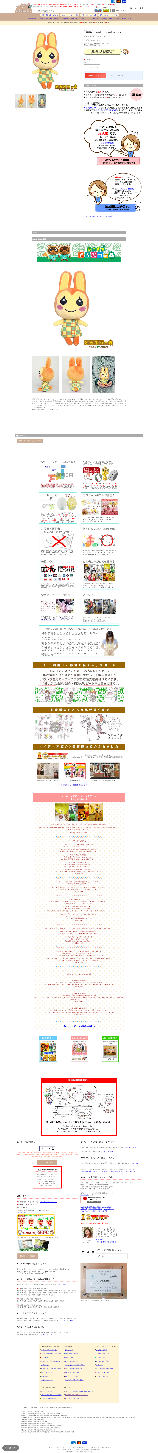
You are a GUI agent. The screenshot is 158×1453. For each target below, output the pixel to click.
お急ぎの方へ (45, 1365)
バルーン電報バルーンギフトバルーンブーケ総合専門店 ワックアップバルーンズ (74, 1447)
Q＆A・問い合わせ (46, 1372)
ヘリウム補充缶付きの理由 (49, 1350)
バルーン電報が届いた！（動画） (51, 1395)
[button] (131, 8)
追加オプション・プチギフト (108, 15)
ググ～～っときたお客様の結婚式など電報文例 (79, 1391)
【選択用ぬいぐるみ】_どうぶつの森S (100, 216)
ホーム (86, 216)
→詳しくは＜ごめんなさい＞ (48, 1202)
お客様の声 (103, 18)
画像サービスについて (71, 1376)
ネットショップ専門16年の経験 (50, 1361)
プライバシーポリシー (103, 1353)
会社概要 (116, 18)
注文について (69, 1350)
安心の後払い (45, 1357)
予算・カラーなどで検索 (88, 15)
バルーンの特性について (48, 1398)
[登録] (124, 1256)
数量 (85, 62)
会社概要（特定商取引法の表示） (91, 1207)
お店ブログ (100, 1239)
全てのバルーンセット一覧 (70, 15)
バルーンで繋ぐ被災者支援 (106, 1242)
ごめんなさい (85, 18)
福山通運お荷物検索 (117, 1171)
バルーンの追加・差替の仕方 (73, 1369)
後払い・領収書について (72, 1361)
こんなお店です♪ (101, 1357)
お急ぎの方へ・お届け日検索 (70, 18)
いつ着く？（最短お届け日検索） (51, 1369)
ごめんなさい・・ (109, 1209)
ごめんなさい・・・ (47, 1380)
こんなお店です (106, 1207)
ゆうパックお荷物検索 (101, 1171)
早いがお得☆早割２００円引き (74, 1380)
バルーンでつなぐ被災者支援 (105, 1369)
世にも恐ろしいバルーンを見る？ (75, 1398)
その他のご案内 (126, 18)
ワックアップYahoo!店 (87, 1211)
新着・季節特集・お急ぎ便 (50, 15)
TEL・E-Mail (84, 1195)
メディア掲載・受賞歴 (95, 1209)
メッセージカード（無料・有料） (75, 1365)
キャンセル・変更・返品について (75, 1372)
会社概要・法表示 (101, 1350)
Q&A (110, 18)
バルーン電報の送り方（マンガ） (51, 1353)
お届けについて (69, 1357)
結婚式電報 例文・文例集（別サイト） (76, 1395)
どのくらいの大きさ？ (48, 1391)
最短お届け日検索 (27, 1256)
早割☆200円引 (32, 18)
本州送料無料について (71, 1353)
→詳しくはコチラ (22, 1213)
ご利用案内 (94, 18)
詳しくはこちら (47, 1162)
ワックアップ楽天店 (101, 1211)
